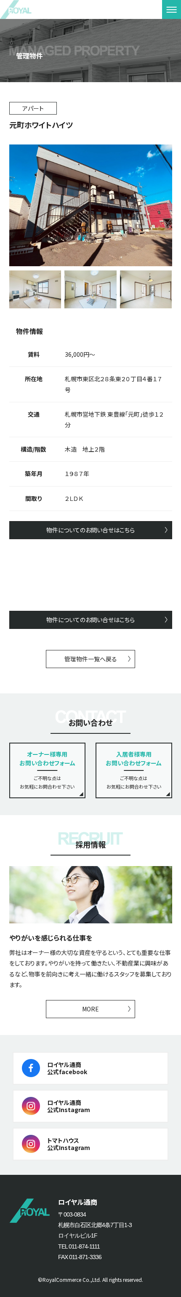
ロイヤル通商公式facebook (67, 1068)
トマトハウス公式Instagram (68, 1144)
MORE (90, 1009)
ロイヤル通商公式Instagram (68, 1106)
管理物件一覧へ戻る (90, 659)
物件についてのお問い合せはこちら (90, 530)
